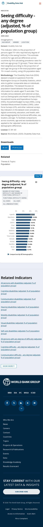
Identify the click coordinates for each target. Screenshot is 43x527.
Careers (6, 428)
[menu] (40, 3)
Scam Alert (31, 514)
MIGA (26, 393)
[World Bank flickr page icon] (21, 408)
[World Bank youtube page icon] (34, 403)
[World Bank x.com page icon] (14, 403)
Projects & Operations (12, 445)
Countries (7, 437)
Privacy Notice (17, 509)
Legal (7, 509)
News (5, 424)
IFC (20, 393)
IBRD (10, 393)
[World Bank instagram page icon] (28, 403)
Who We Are (8, 420)
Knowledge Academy (12, 462)
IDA (15, 393)
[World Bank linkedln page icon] (21, 403)
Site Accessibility (31, 509)
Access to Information (16, 514)
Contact (6, 432)
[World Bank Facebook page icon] (7, 403)
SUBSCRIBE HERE (21, 492)
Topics (6, 441)
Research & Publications (13, 449)
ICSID (33, 393)
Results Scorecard (11, 466)
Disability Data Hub (15, 3)
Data (5, 458)
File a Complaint (21, 518)
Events (6, 453)
